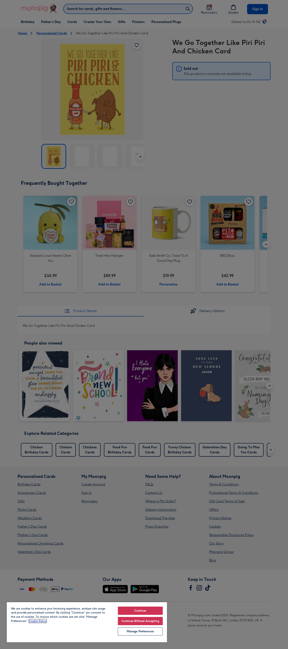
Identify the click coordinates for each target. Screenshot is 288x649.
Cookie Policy (37, 621)
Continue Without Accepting (140, 621)
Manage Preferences (140, 631)
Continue (140, 610)
